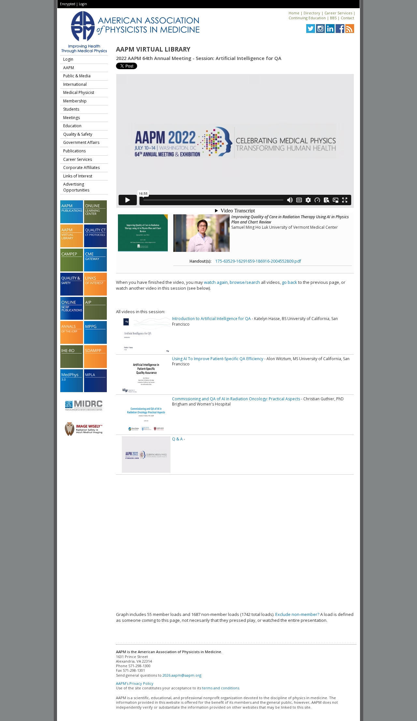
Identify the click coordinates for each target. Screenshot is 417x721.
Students (71, 109)
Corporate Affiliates (81, 167)
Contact (347, 17)
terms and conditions (220, 687)
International (75, 84)
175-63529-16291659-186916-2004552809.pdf (258, 261)
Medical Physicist (78, 92)
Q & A (177, 439)
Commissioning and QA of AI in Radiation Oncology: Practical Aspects (236, 399)
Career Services (338, 12)
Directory (312, 12)
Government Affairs (81, 142)
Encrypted (67, 4)
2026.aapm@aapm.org (182, 675)
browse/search (245, 282)
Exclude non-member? (297, 614)
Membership (75, 101)
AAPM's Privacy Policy (134, 683)
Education (72, 126)
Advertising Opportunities (76, 187)
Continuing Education (307, 17)
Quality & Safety (77, 134)
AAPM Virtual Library (153, 49)
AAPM (68, 67)
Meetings (71, 117)
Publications (74, 151)
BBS (333, 17)
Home (294, 12)
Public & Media (77, 76)
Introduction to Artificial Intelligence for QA (211, 318)
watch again (216, 282)
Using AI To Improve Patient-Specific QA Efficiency (217, 358)
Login (83, 4)
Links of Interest (77, 176)
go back (289, 282)
